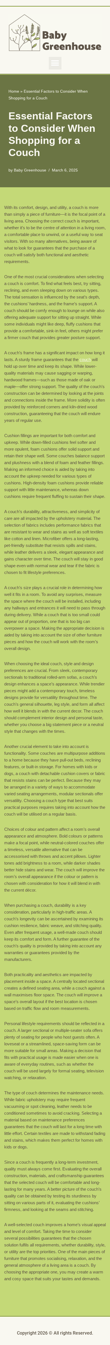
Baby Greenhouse (30, 170)
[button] (55, 63)
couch (85, 359)
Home (13, 91)
